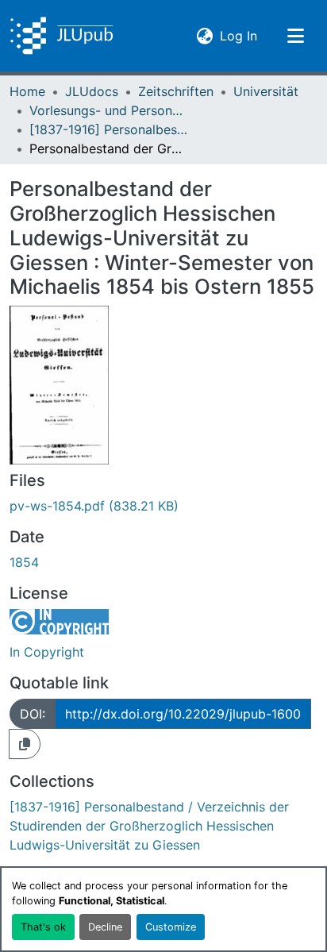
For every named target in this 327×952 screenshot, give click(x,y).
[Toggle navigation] (295, 36)
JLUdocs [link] (91, 91)
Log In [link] (238, 35)
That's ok (43, 927)
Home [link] (27, 91)
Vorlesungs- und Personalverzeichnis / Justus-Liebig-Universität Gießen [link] (108, 110)
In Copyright (47, 652)
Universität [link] (265, 91)
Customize (170, 927)
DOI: (32, 714)
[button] (61, 36)
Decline (105, 927)
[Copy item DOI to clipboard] (24, 744)
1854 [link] (24, 562)
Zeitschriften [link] (176, 91)
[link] (163, 505)
